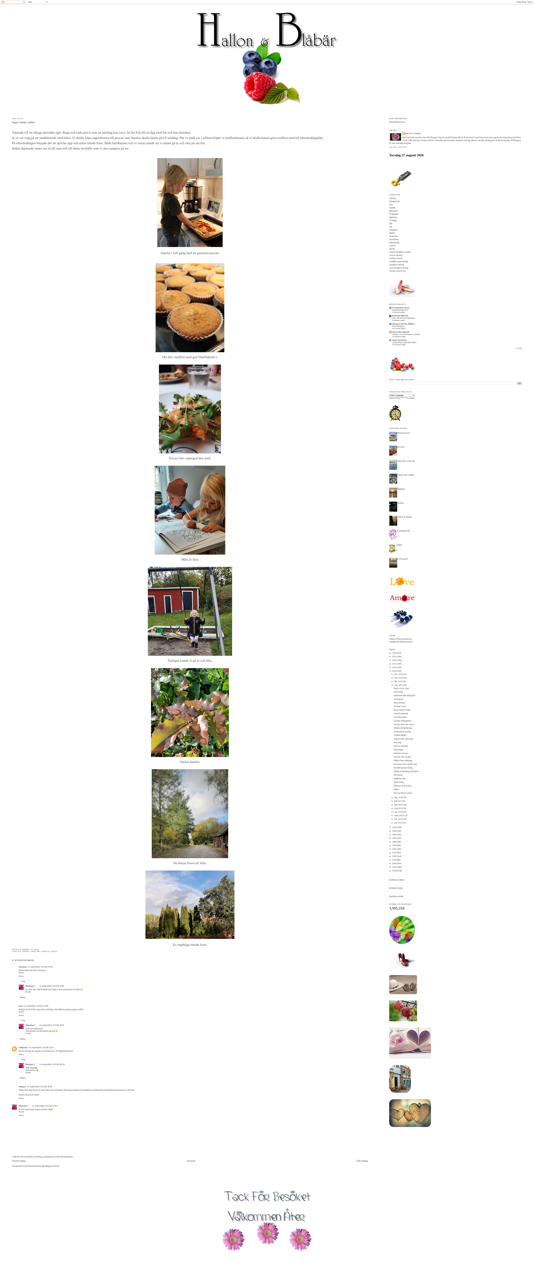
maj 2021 (398, 808)
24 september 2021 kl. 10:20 (52, 1064)
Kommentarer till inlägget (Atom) (43, 1166)
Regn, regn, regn (401, 688)
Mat (38, 951)
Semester (46, 951)
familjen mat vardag (398, 261)
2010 (394, 863)
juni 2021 (398, 805)
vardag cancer (395, 258)
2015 (394, 845)
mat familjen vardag (398, 268)
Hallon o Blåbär (413, 133)
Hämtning (398, 750)
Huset (392, 233)
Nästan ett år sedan (402, 786)
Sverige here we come (404, 724)
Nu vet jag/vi (402, 559)
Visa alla (519, 348)
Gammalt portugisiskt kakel (404, 342)
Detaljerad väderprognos (400, 642)
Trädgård (393, 214)
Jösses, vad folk (401, 746)
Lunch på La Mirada (405, 461)
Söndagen (398, 699)
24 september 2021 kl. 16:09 (39, 1086)
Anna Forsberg (399, 340)
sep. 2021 (398, 685)
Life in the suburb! (400, 332)
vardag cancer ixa (397, 271)
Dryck (392, 249)
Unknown (23, 1047)
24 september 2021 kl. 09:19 (35, 1006)
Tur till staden (400, 717)
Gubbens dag (400, 778)
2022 (394, 667)
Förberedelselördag (403, 728)
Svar (23, 981)
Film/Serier (394, 242)
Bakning (25, 951)
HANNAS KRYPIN (400, 316)
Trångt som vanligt (405, 475)
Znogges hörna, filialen (403, 324)
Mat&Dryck (394, 201)
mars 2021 (399, 815)
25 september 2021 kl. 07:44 (45, 1106)
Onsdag (400, 503)
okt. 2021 (398, 681)
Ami (20, 1006)
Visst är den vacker (402, 757)
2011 (394, 860)
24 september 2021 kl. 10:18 (51, 986)
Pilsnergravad (403, 433)
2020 (394, 827)
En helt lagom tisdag (403, 768)
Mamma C (30, 986)
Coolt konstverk (401, 713)
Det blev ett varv (401, 753)
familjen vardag (396, 265)
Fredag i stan (400, 706)
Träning (393, 220)
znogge (22, 1086)
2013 (394, 852)
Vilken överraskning (403, 760)
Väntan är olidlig (404, 517)
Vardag (54, 951)
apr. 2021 (398, 812)
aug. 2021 (398, 797)
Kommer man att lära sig (405, 764)
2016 (394, 842)
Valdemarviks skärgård (404, 695)
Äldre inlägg (362, 1161)
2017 (394, 838)
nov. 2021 (398, 678)
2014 (394, 849)
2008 (394, 871)
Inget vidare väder (402, 710)
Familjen (393, 230)
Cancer (392, 246)
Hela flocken (399, 703)
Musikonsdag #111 (400, 310)
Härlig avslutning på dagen (406, 771)
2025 (394, 656)
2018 (394, 834)
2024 (394, 660)
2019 (394, 831)
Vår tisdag (398, 692)
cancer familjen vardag (400, 252)
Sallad (399, 545)
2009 (394, 867)
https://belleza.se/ (397, 122)
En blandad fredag (402, 731)
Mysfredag (399, 782)
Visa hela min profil (398, 147)
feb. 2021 (398, 819)
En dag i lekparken (402, 721)
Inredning (394, 239)
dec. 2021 (398, 674)
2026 (394, 653)
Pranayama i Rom (400, 308)
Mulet (396, 789)
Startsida (191, 1161)
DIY (390, 223)
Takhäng (400, 489)
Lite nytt (400, 447)
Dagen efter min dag (403, 739)
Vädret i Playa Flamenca (400, 639)
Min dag (397, 742)
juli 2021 (398, 801)
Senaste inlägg (19, 1161)
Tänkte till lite (400, 735)
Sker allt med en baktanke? (404, 318)
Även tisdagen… (399, 326)
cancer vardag (395, 255)
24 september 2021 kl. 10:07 (41, 1047)
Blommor (393, 211)
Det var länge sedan (403, 793)
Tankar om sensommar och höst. (406, 334)
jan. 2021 (398, 823)
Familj (33, 951)
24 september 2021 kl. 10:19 (51, 1025)
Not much (398, 775)
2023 (394, 664)
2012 (394, 856)
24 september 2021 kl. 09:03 (40, 967)
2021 (394, 671)
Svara (21, 976)
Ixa (390, 227)
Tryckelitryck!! (403, 531)
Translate (410, 398)
